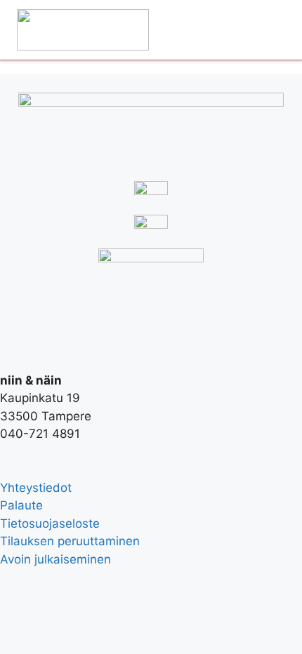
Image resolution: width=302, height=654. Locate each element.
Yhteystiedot (36, 488)
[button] (269, 30)
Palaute (21, 505)
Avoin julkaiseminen (55, 559)
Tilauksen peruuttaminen (70, 541)
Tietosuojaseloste (50, 523)
